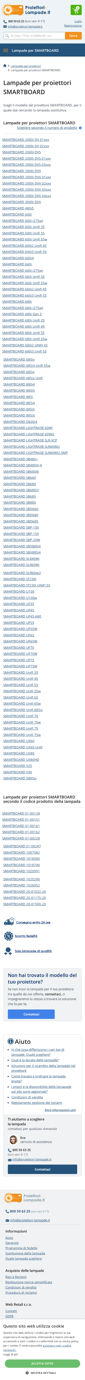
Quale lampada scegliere (23, 1258)
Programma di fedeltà (21, 1248)
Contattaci (31, 1014)
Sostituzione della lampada (25, 1253)
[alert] (42, 1349)
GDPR (9, 1316)
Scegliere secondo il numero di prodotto (47, 127)
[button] (42, 1373)
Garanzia (12, 1243)
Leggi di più (10, 1354)
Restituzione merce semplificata (28, 1282)
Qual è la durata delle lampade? (35, 1060)
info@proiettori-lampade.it (25, 26)
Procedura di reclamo (21, 1292)
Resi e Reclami (16, 1277)
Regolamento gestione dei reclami (36, 1102)
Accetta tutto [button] (42, 1363)
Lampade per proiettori (26, 66)
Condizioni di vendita (27, 1097)
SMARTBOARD (25, 139)
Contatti (11, 1311)
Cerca (73, 36)
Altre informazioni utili (60, 1110)
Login (78, 21)
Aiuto (9, 1238)
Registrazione (73, 26)
